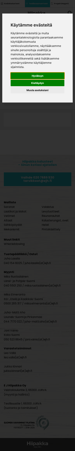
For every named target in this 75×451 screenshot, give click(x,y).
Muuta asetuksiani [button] (37, 90)
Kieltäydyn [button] (37, 82)
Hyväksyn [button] (37, 75)
